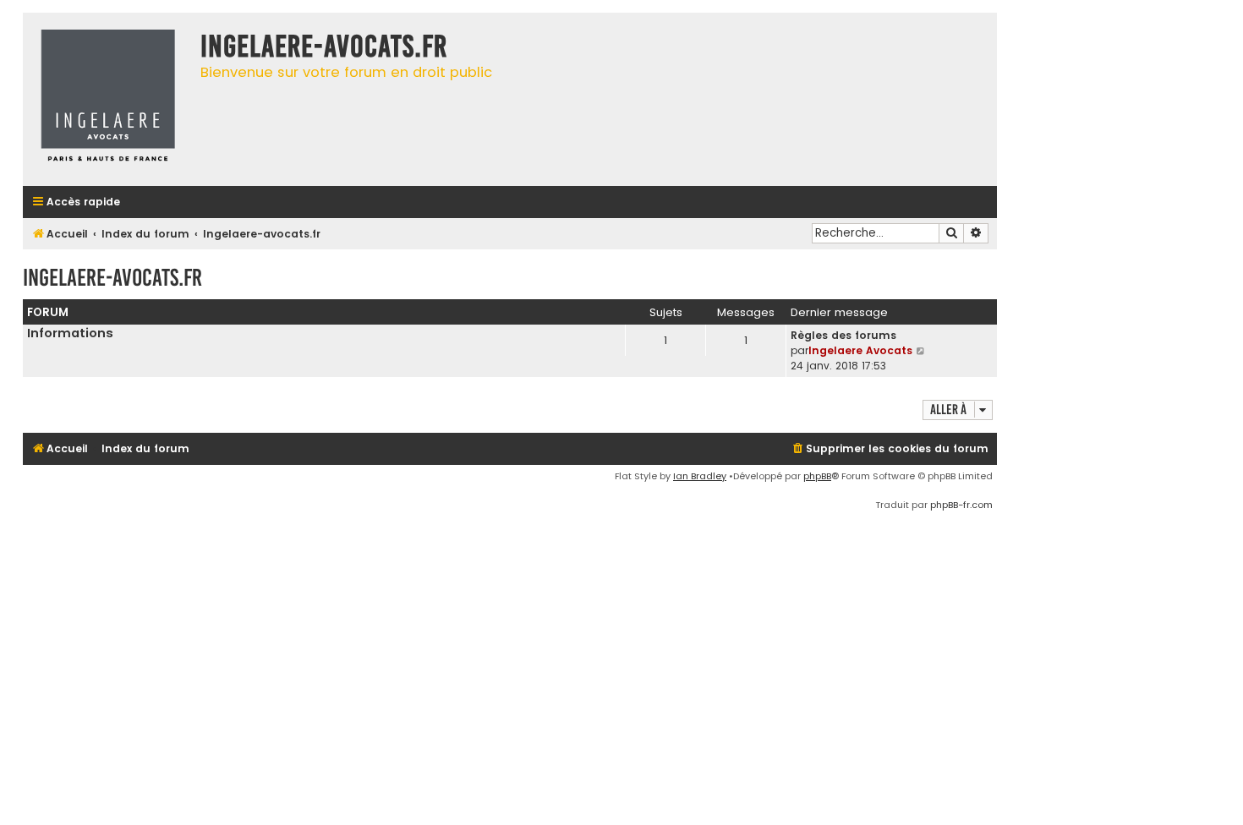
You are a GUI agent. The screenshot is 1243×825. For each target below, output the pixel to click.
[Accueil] (107, 99)
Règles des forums (843, 335)
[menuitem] (889, 449)
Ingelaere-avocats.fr (112, 278)
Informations (70, 333)
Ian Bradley (699, 476)
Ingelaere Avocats (860, 350)
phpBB (817, 476)
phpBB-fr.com (961, 504)
